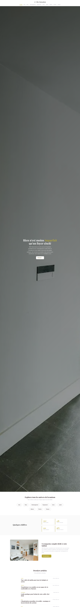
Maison (51, 4)
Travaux (59, 4)
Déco (28, 4)
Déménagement (33, 4)
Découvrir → (40, 257)
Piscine (55, 4)
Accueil (21, 4)
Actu (24, 4)
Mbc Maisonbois (40, 2)
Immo (44, 4)
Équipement (39, 4)
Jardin (47, 4)
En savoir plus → (46, 556)
